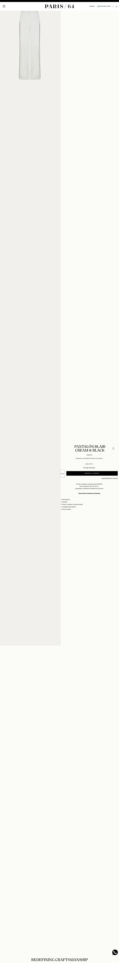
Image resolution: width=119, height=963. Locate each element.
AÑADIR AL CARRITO (92, 473)
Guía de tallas (66, 509)
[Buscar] (113, 6)
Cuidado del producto (69, 507)
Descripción (66, 499)
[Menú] (4, 6)
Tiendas (92, 6)
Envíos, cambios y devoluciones (72, 504)
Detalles (64, 502)
